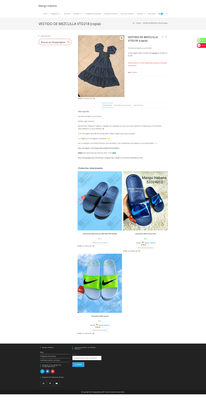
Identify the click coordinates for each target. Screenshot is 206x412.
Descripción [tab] (107, 105)
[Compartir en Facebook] (47, 371)
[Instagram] (43, 383)
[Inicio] (133, 23)
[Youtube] (57, 383)
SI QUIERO (78, 364)
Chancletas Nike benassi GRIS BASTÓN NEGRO (100, 234)
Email (74, 354)
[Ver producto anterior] (162, 36)
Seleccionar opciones (99, 243)
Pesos (202, 45)
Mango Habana (48, 5)
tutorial (154, 53)
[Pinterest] (50, 383)
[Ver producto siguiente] (165, 36)
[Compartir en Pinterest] (53, 371)
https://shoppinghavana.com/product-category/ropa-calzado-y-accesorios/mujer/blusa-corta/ (110, 158)
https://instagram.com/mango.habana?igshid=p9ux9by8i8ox (98, 148)
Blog (41, 352)
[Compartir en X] (42, 371)
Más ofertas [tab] (138, 105)
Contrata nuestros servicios (50, 360)
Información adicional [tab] (122, 105)
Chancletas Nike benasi (100, 316)
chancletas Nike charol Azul (145, 234)
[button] (121, 38)
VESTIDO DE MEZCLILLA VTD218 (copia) (155, 23)
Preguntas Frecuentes (48, 356)
